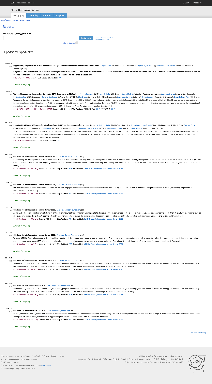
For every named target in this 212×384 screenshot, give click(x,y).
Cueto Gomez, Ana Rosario (141, 125)
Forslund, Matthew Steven (89, 128)
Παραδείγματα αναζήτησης (104, 37)
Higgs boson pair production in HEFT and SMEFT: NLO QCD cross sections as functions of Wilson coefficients (56, 66)
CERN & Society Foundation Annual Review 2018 (103, 319)
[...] (110, 106)
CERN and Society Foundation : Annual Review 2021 (34, 235)
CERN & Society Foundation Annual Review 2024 (103, 168)
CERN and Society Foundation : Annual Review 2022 (34, 210)
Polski (127, 362)
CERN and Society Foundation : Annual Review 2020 (34, 260)
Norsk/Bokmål (177, 359)
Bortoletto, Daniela (124, 97)
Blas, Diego (82, 97)
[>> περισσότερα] (198, 332)
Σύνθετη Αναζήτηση (102, 39)
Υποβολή (33, 15)
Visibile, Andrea (136, 128)
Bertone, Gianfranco (49, 97)
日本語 (156, 359)
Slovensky (154, 362)
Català (90, 359)
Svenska (163, 362)
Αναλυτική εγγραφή (21, 85)
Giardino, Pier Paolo (114, 128)
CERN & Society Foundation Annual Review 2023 (103, 194)
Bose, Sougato (147, 97)
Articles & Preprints (18, 20)
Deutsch (97, 359)
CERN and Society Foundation (68, 156)
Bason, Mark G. (127, 94)
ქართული (165, 359)
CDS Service (19, 365)
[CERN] (197, 364)
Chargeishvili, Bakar (142, 66)
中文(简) (171, 362)
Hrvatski (140, 359)
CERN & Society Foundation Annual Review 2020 (103, 269)
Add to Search (69, 43)
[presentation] (88, 100)
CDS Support (46, 365)
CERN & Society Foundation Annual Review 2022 (103, 219)
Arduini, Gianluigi (86, 94)
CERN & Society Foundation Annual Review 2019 (103, 294)
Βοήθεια (47, 15)
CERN (23, 2)
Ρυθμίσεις (60, 15)
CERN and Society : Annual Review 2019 (29, 285)
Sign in (186, 2)
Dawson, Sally (189, 125)
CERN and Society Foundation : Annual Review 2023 (34, 184)
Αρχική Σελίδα (6, 20)
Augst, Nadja (105, 94)
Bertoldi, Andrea (19, 97)
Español (124, 359)
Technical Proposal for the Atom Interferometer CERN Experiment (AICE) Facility (45, 94)
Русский (145, 362)
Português (135, 362)
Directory (197, 2)
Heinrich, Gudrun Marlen (165, 66)
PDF (60, 78)
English (116, 359)
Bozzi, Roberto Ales (181, 97)
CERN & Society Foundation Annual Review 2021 (103, 244)
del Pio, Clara (46, 128)
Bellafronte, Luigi (103, 125)
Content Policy (13, 359)
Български (82, 359)
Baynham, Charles (168, 94)
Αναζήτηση (18, 15)
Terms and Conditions (29, 359)
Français (132, 359)
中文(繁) (179, 362)
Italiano (149, 359)
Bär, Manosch (106, 66)
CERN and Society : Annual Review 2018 (29, 310)
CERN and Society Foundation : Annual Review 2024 (34, 156)
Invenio (15, 362)
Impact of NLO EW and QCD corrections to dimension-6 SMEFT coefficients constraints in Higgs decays (54, 125)
